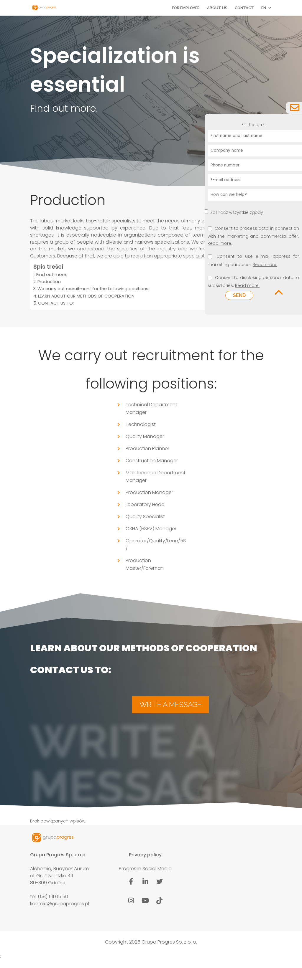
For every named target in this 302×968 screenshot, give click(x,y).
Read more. (220, 243)
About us (217, 8)
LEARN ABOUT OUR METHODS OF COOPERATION (86, 296)
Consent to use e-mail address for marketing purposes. (253, 260)
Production (49, 282)
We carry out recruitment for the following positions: (93, 289)
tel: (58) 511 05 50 (49, 896)
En (263, 8)
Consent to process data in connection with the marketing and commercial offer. (253, 236)
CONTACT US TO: (56, 303)
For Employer (186, 8)
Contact (244, 8)
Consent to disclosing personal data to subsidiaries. (253, 282)
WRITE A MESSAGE (170, 704)
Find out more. (51, 274)
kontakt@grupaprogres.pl (59, 903)
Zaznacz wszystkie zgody (236, 212)
